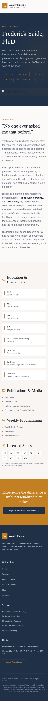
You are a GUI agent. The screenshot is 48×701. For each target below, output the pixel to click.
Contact (5, 595)
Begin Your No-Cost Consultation (22, 511)
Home (4, 569)
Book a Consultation (13, 662)
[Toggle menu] (43, 5)
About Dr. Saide (8, 579)
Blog (4, 590)
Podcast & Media (9, 585)
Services (5, 574)
